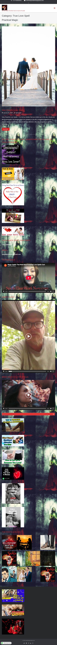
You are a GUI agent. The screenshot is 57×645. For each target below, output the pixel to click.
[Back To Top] (53, 641)
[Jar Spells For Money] (9, 559)
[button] (28, 336)
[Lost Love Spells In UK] (24, 575)
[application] (28, 278)
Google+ (32, 643)
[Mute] (51, 291)
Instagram (26, 643)
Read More (5, 129)
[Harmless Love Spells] (47, 559)
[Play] (4, 291)
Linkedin (30, 643)
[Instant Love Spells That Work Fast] (9, 543)
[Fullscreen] (53, 291)
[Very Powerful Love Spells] (28, 66)
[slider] (27, 371)
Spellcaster (18, 112)
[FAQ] (47, 575)
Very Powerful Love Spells (13, 110)
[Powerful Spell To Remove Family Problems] (24, 543)
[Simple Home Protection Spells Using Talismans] (32, 559)
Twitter (24, 643)
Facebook (28, 643)
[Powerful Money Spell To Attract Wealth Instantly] (47, 543)
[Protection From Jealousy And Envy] (9, 575)
